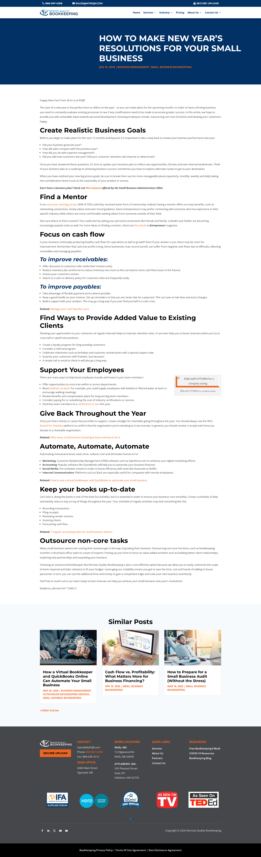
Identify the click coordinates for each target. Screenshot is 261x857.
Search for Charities (51, 425)
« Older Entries (49, 710)
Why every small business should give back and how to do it (85, 437)
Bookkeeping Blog (200, 758)
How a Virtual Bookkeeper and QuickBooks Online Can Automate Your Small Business (68, 678)
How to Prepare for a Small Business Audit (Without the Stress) (187, 676)
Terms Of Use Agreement (130, 850)
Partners (157, 758)
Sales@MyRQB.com (89, 3)
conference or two (88, 404)
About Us (193, 12)
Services (148, 12)
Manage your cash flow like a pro (70, 309)
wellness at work (59, 388)
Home (136, 12)
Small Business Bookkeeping (171, 67)
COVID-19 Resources (201, 753)
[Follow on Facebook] (42, 830)
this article (140, 225)
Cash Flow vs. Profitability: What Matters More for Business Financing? (130, 676)
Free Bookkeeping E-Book (204, 748)
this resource (93, 188)
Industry (164, 12)
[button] (127, 819)
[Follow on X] (54, 830)
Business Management (133, 67)
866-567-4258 (53, 3)
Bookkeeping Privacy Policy (96, 850)
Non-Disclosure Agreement (165, 850)
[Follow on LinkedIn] (48, 830)
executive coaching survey (61, 204)
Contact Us (211, 12)
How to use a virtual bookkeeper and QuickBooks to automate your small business (99, 480)
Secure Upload (208, 3)
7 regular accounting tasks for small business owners (81, 532)
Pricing (180, 12)
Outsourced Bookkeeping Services (66, 694)
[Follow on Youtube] (60, 830)
